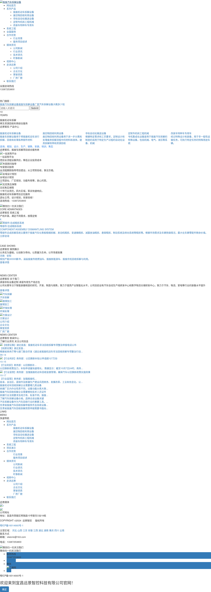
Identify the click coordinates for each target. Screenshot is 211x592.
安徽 (30, 530)
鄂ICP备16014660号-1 (11, 525)
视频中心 (11, 61)
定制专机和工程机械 (23, 21)
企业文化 (17, 71)
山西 (19, 530)
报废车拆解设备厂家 (28, 104)
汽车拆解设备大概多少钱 (52, 104)
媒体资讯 (11, 44)
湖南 (46, 530)
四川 (56, 530)
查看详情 (4, 290)
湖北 (41, 530)
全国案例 (11, 31)
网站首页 (11, 5)
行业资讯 (17, 51)
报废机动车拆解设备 (23, 11)
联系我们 (11, 81)
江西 (35, 530)
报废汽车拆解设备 (9, 104)
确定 (4, 589)
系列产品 (11, 8)
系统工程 (11, 28)
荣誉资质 (17, 74)
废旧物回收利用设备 (23, 15)
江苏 (25, 530)
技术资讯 (17, 54)
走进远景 (11, 64)
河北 (14, 530)
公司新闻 (17, 48)
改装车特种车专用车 (23, 25)
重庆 (51, 530)
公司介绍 (17, 67)
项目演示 (11, 447)
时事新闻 (17, 58)
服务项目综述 (20, 41)
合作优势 (11, 35)
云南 (62, 530)
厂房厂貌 (17, 77)
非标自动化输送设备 (23, 18)
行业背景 (17, 38)
